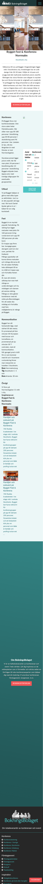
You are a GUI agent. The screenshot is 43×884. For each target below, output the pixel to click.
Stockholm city (21, 60)
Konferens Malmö (10, 851)
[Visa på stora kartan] (24, 117)
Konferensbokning (10, 840)
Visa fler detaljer (32, 189)
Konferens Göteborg (11, 848)
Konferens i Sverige (11, 842)
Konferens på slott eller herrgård (15, 881)
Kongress (7, 864)
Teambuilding (8, 870)
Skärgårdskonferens (11, 878)
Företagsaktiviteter (10, 859)
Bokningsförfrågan (21, 105)
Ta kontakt (35, 880)
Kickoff (6, 867)
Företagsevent (9, 862)
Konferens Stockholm (11, 845)
